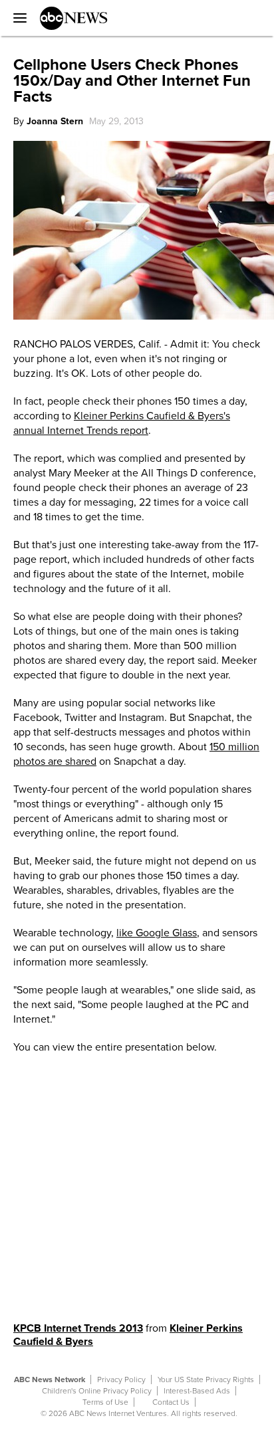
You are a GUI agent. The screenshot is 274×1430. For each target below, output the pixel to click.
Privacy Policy (121, 1379)
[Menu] (16, 18)
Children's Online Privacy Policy (97, 1390)
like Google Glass (156, 933)
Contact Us (171, 1402)
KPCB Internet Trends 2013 (78, 1328)
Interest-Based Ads (197, 1390)
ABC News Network (49, 1379)
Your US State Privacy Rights (206, 1379)
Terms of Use (105, 1402)
